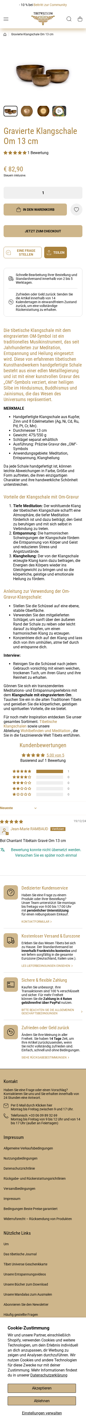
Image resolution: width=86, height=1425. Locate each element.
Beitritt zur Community (50, 5)
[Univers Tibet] (43, 19)
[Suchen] (69, 19)
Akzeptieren (42, 1388)
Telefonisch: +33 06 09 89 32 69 (34, 1115)
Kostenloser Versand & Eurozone (51, 936)
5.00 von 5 (55, 755)
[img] (11, 821)
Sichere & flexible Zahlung (44, 980)
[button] (80, 19)
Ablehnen (42, 1401)
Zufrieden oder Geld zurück (45, 1027)
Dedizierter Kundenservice (45, 888)
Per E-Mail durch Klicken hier (31, 1105)
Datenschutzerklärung (48, 1375)
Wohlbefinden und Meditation (45, 730)
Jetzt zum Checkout (43, 231)
